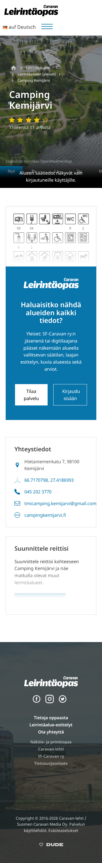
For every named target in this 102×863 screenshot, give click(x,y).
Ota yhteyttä (51, 732)
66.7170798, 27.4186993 (49, 480)
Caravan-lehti (51, 749)
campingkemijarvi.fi (45, 515)
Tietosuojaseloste (51, 763)
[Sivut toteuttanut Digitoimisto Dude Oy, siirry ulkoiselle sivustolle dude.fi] (51, 845)
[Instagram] (49, 702)
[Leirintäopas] (31, 14)
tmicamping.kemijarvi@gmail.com (60, 503)
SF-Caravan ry (51, 756)
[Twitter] (62, 702)
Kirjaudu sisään (71, 394)
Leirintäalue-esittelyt (51, 725)
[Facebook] (36, 702)
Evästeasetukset (63, 830)
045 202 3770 (38, 492)
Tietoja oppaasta (51, 718)
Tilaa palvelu (31, 394)
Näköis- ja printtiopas (51, 742)
